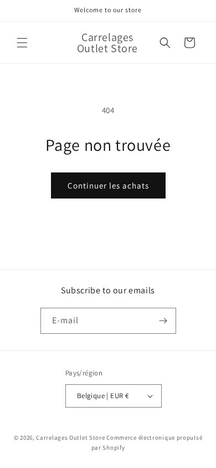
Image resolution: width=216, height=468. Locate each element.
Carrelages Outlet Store (70, 437)
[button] (22, 42)
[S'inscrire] (163, 321)
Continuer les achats (108, 185)
